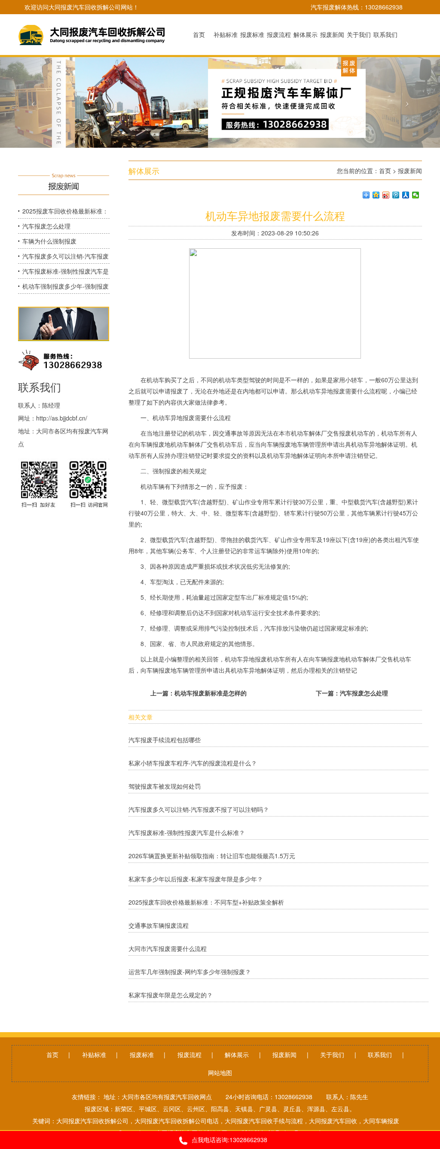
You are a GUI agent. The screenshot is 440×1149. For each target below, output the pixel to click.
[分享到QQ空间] (376, 195)
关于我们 (332, 1054)
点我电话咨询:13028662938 (229, 1139)
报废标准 (142, 1054)
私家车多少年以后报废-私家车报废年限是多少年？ (195, 879)
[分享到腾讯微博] (396, 195)
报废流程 (189, 1054)
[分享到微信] (415, 195)
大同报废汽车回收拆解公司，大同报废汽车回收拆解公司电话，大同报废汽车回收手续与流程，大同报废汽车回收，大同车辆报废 (227, 1120)
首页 (385, 170)
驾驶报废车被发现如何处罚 (164, 786)
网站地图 (220, 1072)
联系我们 (380, 1054)
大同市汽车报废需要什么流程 (167, 948)
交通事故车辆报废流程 (158, 925)
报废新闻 (410, 170)
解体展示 (237, 1054)
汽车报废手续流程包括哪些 (164, 739)
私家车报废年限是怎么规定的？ (170, 995)
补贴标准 (94, 1054)
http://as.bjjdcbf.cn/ (61, 418)
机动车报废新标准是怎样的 (210, 693)
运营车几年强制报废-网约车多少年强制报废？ (189, 971)
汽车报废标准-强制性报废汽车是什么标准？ (186, 832)
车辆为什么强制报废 (49, 241)
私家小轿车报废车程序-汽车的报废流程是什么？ (192, 763)
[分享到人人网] (405, 195)
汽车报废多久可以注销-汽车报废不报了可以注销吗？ (198, 809)
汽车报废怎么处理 (46, 226)
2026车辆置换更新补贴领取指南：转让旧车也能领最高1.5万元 (213, 855)
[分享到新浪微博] (386, 195)
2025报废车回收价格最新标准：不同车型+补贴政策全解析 (206, 902)
